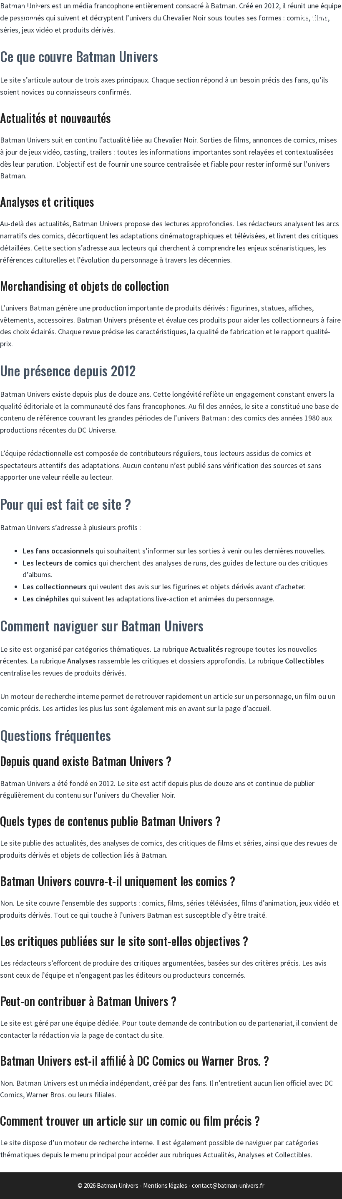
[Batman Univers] (25, 16)
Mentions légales (165, 1185)
